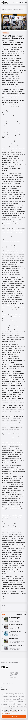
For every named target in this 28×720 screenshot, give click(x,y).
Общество (5, 32)
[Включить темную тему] (16, 2)
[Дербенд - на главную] (7, 2)
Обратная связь (10, 683)
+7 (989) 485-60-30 (14, 677)
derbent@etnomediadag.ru (15, 678)
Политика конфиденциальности (7, 685)
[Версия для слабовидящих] (20, 2)
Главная (2, 672)
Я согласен (14, 716)
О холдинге (3, 683)
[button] (25, 2)
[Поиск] (13, 2)
